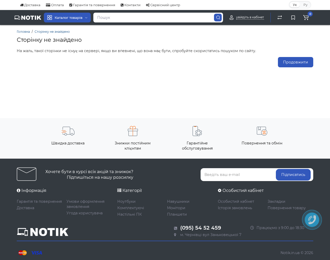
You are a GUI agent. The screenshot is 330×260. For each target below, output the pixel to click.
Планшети (177, 214)
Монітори (176, 208)
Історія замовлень (235, 208)
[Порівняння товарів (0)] (279, 17)
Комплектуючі (130, 208)
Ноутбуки (126, 201)
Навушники (178, 201)
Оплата (57, 5)
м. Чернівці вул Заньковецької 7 (210, 234)
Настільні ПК (129, 214)
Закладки (276, 201)
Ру (305, 5)
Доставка (31, 5)
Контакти (132, 5)
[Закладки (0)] (293, 17)
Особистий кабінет (236, 201)
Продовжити (295, 62)
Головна (23, 32)
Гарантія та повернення (93, 5)
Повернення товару (287, 208)
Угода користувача (85, 213)
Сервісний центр (165, 5)
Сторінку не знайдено (52, 32)
